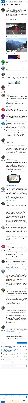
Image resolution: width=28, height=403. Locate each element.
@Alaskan (15, 123)
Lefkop (3, 360)
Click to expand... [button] (16, 101)
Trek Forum (8, 360)
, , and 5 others (11, 200)
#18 (26, 288)
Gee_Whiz (25, 359)
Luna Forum (10, 357)
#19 (26, 306)
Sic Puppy (4, 351)
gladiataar (4, 348)
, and (11, 185)
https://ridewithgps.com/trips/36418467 (11, 301)
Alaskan (2, 5)
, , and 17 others (11, 53)
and (9, 106)
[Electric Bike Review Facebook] (2, 398)
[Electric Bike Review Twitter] (5, 398)
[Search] (26, 2)
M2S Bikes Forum (9, 351)
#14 (26, 226)
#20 (26, 325)
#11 (26, 155)
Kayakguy (25, 350)
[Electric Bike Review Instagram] (4, 398)
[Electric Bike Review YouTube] (1, 398)
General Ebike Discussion (10, 354)
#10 (26, 138)
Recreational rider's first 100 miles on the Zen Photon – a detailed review (9, 347)
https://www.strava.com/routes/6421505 (11, 20)
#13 (26, 202)
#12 (26, 187)
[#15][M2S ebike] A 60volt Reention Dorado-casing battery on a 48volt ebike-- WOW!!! (9, 350)
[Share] (25, 8)
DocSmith (25, 353)
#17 (26, 269)
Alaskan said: (8, 95)
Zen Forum (9, 348)
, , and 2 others (14, 224)
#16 (26, 260)
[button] (8, 1)
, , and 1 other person (11, 64)
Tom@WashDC (4, 357)
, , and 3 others (12, 243)
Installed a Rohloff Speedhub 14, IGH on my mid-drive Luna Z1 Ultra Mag (9, 356)
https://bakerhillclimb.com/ (17, 17)
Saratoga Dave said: (9, 203)
